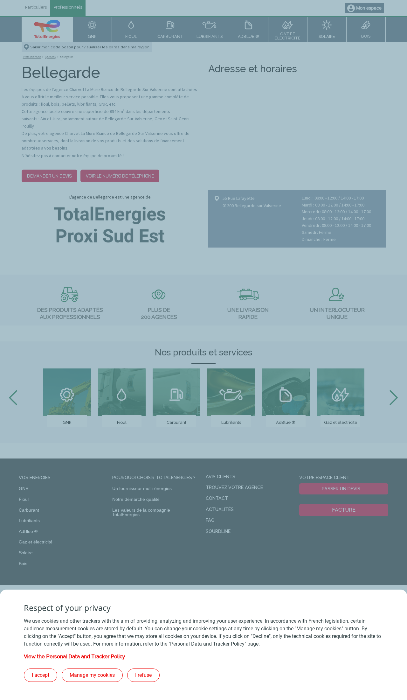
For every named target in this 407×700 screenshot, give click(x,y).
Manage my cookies (92, 675)
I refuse (143, 675)
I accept (40, 675)
